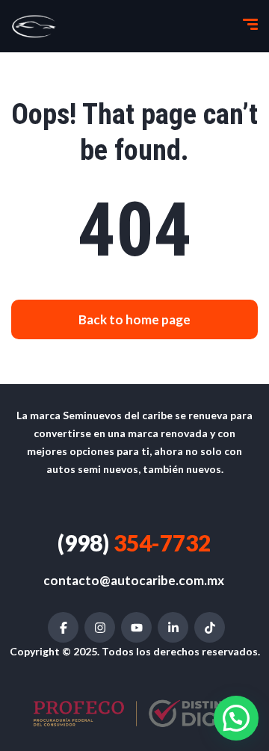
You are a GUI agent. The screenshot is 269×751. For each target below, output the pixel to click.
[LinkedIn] (173, 627)
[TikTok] (209, 627)
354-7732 (134, 542)
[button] (236, 718)
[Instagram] (99, 627)
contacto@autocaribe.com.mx (133, 580)
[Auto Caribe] (34, 26)
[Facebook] (63, 627)
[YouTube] (136, 627)
